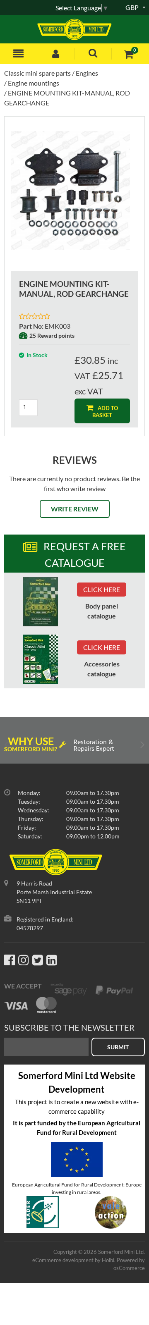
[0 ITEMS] (128, 54)
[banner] (40, 601)
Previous (7, 746)
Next (142, 746)
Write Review (75, 509)
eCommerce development (63, 1260)
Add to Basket (105, 411)
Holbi (108, 1260)
